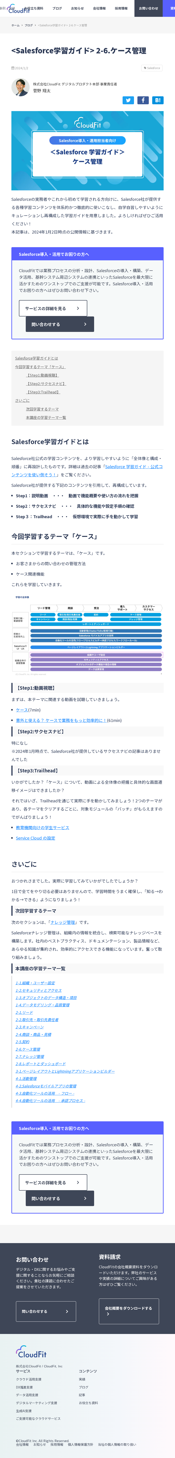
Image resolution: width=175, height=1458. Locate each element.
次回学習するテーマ (42, 409)
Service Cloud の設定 (35, 838)
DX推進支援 (24, 1387)
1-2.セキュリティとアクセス (38, 990)
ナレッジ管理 (62, 922)
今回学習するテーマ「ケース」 (40, 366)
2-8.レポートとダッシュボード (40, 1063)
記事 (82, 1395)
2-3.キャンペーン (29, 1027)
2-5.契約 (22, 1041)
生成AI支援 (24, 1411)
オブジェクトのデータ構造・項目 (49, 997)
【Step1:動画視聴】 (42, 375)
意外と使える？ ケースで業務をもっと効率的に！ (61, 720)
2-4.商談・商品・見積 (33, 1034)
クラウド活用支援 (28, 1379)
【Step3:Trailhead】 (43, 392)
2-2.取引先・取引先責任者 (36, 1019)
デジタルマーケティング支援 (36, 1403)
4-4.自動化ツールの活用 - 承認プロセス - (50, 1100)
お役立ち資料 (88, 1403)
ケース (22, 710)
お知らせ (39, 1444)
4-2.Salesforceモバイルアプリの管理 (45, 1086)
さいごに (22, 400)
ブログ (29, 25)
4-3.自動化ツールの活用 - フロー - (44, 1093)
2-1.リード (24, 1012)
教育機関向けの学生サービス (42, 827)
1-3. (18, 997)
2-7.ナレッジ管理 (29, 1056)
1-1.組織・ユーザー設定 (35, 982)
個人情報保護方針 (80, 1444)
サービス (23, 1371)
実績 (82, 1379)
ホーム (15, 25)
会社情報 (22, 1444)
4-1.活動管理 (25, 1078)
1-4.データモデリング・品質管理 (42, 1005)
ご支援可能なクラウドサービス (38, 1418)
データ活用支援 (27, 1395)
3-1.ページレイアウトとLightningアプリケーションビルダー (65, 1071)
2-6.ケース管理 (27, 1049)
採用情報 (57, 1444)
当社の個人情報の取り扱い (117, 1444)
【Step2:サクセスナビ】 (46, 383)
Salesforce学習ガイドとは (36, 358)
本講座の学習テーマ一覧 (46, 417)
